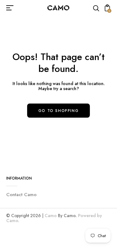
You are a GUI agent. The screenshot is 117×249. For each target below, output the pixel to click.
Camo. (70, 215)
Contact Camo (21, 194)
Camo (51, 215)
